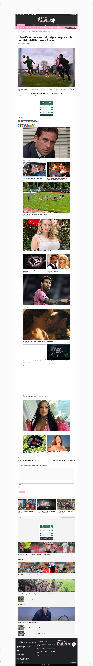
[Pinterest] (26, 126)
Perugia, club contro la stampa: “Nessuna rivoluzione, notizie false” (63, 459)
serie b (32, 457)
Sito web (20, 487)
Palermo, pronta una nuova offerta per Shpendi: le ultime (30, 554)
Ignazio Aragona (26, 658)
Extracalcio (50, 27)
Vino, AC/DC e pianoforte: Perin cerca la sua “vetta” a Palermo (31, 574)
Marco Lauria (25, 659)
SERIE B (30, 27)
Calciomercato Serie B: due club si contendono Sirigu (27, 120)
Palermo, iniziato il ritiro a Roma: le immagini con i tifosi (27, 122)
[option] (46, 549)
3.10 (44, 107)
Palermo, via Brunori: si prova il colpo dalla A (32, 599)
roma (30, 457)
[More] (34, 126)
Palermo (23, 457)
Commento (21, 467)
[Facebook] (18, 126)
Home (21, 27)
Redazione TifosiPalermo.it (22, 43)
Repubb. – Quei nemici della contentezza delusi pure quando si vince (37, 25)
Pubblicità (31, 14)
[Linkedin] (24, 126)
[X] (20, 126)
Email (20, 484)
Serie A (34, 27)
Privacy (0, 661)
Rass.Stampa (59, 27)
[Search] (64, 28)
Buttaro (20, 457)
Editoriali (37, 27)
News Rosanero (25, 27)
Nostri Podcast (43, 27)
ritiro (28, 457)
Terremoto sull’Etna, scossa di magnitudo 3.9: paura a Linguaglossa (36, 627)
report (26, 457)
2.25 (46, 107)
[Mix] (30, 126)
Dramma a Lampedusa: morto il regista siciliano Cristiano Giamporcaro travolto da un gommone (41, 633)
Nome (20, 480)
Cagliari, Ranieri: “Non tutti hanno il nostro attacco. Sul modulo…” (29, 121)
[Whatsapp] (32, 126)
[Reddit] (22, 126)
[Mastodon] (28, 126)
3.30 (42, 107)
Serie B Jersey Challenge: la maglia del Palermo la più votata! (28, 459)
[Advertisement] (46, 7)
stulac (35, 457)
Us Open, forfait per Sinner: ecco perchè (28, 622)
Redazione (27, 14)
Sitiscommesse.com (46, 537)
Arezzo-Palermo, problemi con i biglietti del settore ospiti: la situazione (62, 25)
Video (55, 27)
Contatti (35, 14)
